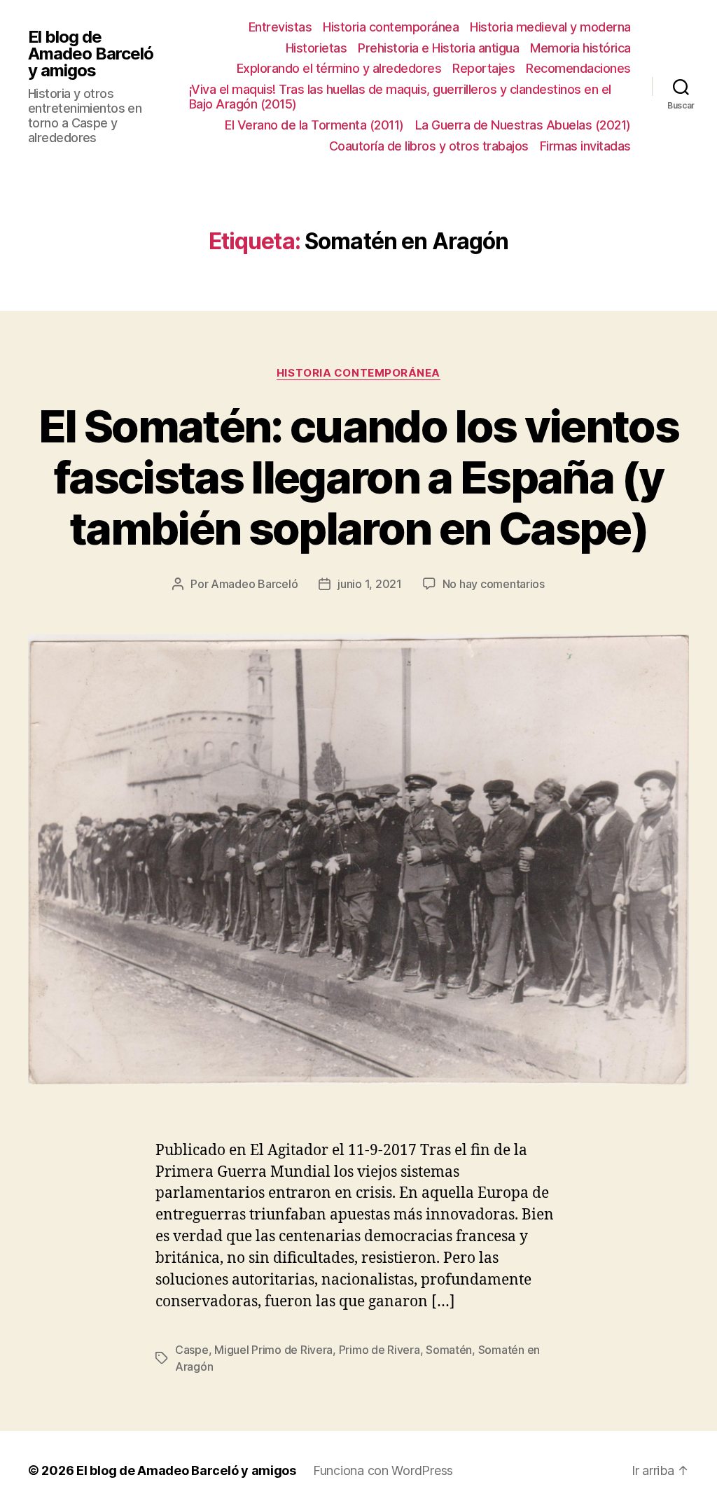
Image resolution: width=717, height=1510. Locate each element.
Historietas (316, 48)
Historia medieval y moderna (550, 27)
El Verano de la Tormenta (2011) (314, 125)
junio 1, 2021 (369, 584)
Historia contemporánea (391, 27)
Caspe (192, 1350)
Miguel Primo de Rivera (273, 1350)
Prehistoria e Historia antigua (438, 48)
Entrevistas (280, 27)
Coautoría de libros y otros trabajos (429, 146)
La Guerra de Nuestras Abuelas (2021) (523, 125)
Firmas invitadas (585, 146)
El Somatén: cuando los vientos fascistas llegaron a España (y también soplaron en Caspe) (358, 477)
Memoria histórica (580, 48)
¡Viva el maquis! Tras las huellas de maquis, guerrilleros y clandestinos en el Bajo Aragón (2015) (400, 97)
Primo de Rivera (379, 1350)
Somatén (449, 1350)
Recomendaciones (578, 68)
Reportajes (483, 68)
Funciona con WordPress (383, 1470)
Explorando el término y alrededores (339, 68)
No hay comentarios (494, 584)
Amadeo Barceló (254, 584)
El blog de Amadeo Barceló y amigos (90, 54)
